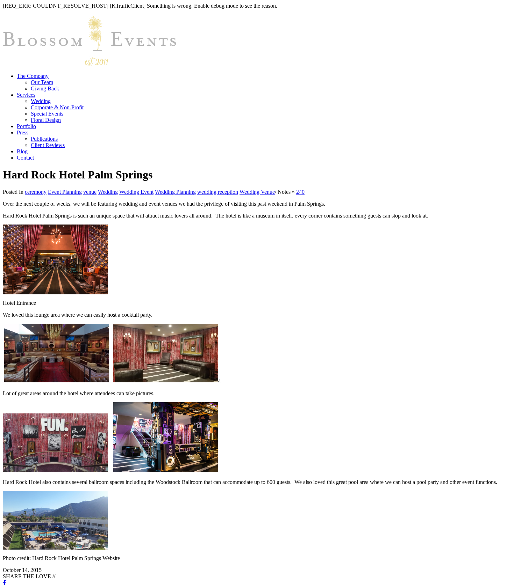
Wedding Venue (257, 192)
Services (26, 95)
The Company (33, 76)
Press (22, 132)
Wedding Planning (175, 192)
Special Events (47, 114)
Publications (44, 139)
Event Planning (65, 192)
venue (90, 192)
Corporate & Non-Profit (57, 107)
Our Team (42, 82)
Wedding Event (136, 192)
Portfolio (26, 126)
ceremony (36, 192)
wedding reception (217, 192)
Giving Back (45, 88)
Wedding (41, 101)
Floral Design (46, 120)
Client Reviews (48, 145)
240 (300, 192)
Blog (22, 151)
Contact (25, 158)
